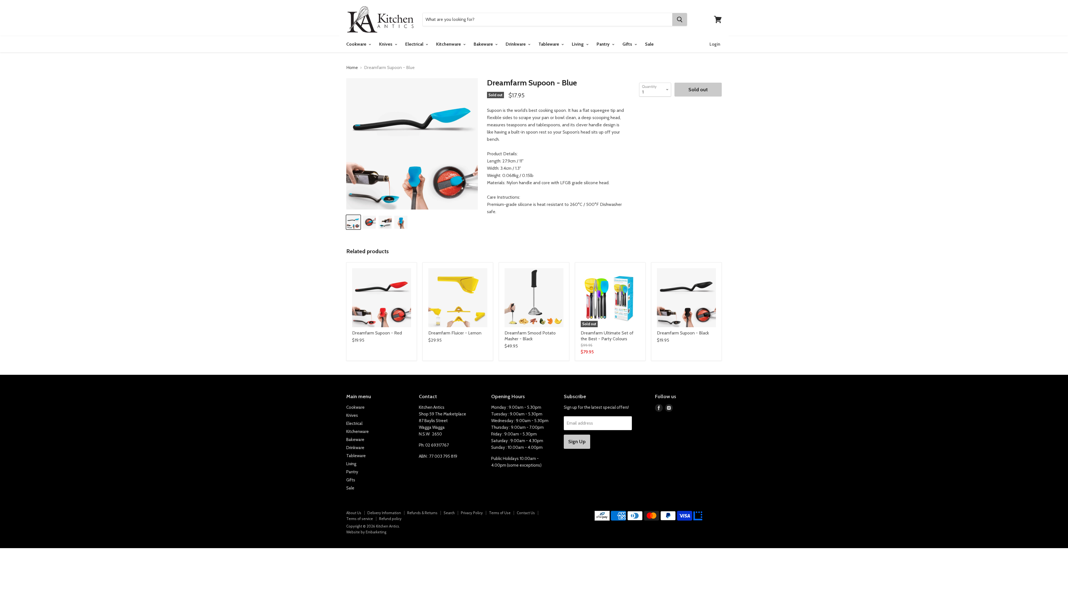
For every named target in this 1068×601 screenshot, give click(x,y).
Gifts (627, 44)
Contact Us (526, 513)
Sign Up (577, 442)
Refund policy (390, 518)
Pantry (604, 44)
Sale (649, 44)
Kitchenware (449, 44)
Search (449, 513)
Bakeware (484, 44)
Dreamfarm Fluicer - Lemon (454, 333)
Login (714, 44)
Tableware (549, 44)
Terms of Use (500, 513)
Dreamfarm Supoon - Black (683, 333)
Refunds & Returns (422, 513)
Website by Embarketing (366, 532)
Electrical (414, 44)
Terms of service (359, 518)
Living (578, 44)
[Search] (679, 19)
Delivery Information (384, 513)
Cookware (356, 44)
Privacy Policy (472, 513)
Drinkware (516, 44)
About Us (353, 513)
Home (352, 67)
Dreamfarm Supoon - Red (377, 333)
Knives (386, 44)
